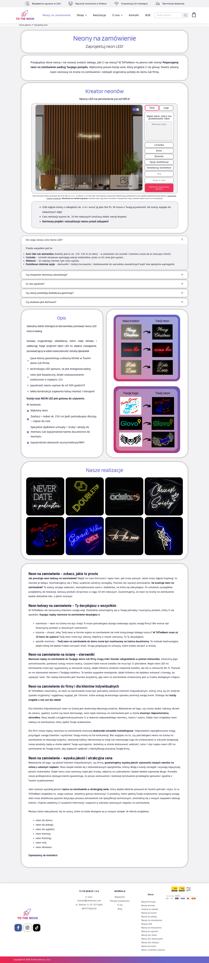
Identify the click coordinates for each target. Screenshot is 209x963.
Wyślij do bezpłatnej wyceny (159, 188)
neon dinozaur (43, 847)
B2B (147, 15)
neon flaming (43, 838)
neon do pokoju (44, 824)
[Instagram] (27, 927)
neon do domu (44, 820)
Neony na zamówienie (56, 15)
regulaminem (171, 196)
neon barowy (43, 833)
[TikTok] (36, 927)
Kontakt (134, 15)
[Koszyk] (194, 15)
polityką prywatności (54, 198)
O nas (116, 15)
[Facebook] (18, 927)
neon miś (41, 842)
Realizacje (99, 15)
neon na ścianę (70, 708)
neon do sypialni (45, 829)
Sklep (80, 15)
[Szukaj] (185, 15)
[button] (81, 15)
